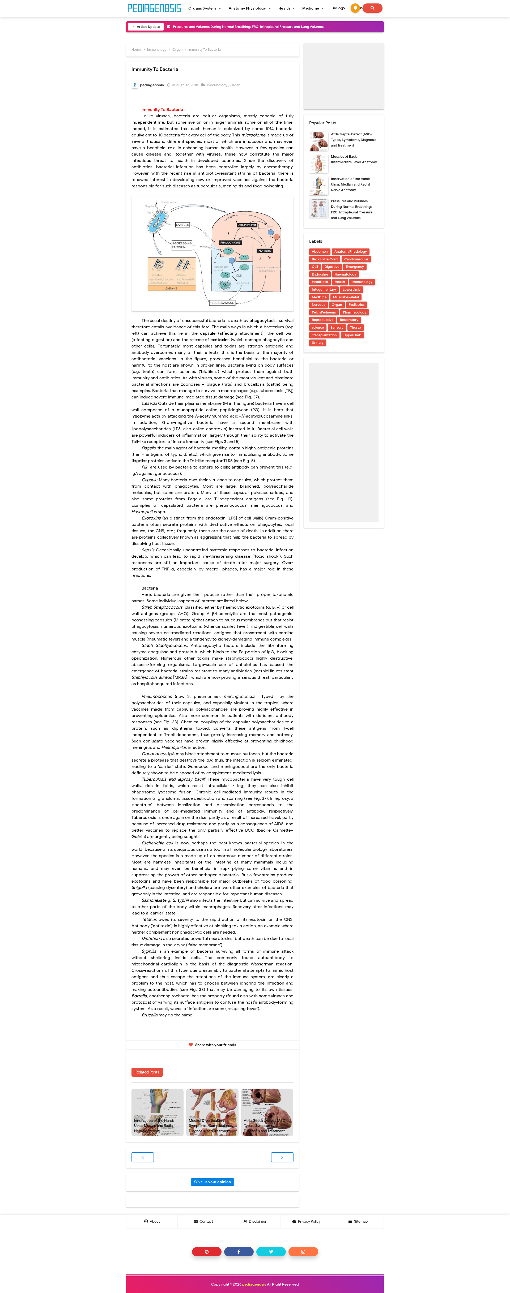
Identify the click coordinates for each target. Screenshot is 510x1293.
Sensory (336, 327)
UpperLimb (352, 335)
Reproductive (322, 319)
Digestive (332, 266)
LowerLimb (351, 289)
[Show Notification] (355, 8)
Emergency (355, 266)
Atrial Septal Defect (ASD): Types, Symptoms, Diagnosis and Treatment (265, 1125)
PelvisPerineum (324, 312)
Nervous (318, 304)
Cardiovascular (356, 259)
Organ (235, 85)
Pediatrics (356, 304)
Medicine (319, 297)
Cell (315, 266)
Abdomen (320, 251)
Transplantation (324, 335)
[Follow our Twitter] (271, 1251)
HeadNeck (320, 282)
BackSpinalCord (325, 259)
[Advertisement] (344, 76)
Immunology (217, 85)
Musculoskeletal (346, 297)
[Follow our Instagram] (303, 1251)
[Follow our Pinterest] (207, 1251)
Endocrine (320, 274)
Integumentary (324, 289)
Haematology (345, 274)
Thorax (355, 327)
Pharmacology (354, 312)
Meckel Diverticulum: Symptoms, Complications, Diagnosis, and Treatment (232, 26)
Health (340, 282)
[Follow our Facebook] (239, 1251)
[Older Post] (282, 1157)
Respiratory (349, 319)
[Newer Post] (142, 1157)
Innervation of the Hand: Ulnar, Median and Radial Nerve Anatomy (154, 1125)
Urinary (318, 342)
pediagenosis (254, 1284)
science (318, 327)
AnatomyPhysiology (350, 251)
